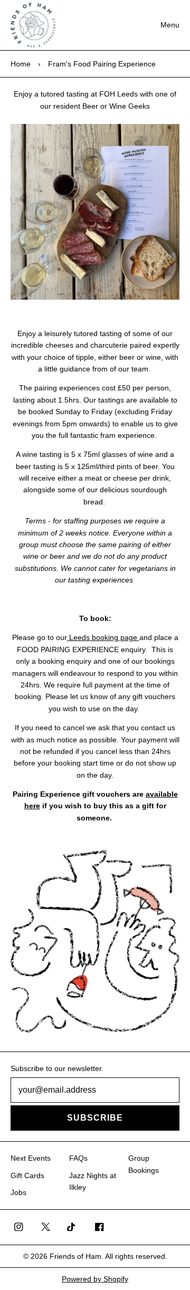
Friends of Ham (75, 1256)
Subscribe (95, 1117)
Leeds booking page (103, 637)
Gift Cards (27, 1175)
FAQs (78, 1158)
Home (21, 64)
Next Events (31, 1158)
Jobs (18, 1192)
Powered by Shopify (95, 1279)
